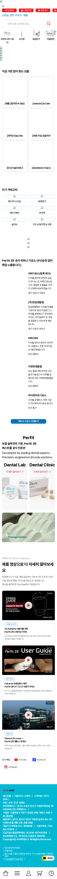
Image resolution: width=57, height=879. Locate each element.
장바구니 (44, 10)
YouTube (22, 760)
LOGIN (11, 10)
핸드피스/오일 (14, 201)
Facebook (41, 760)
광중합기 (42, 201)
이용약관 (8, 850)
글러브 (15, 224)
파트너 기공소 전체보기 (28, 421)
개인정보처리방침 (12, 848)
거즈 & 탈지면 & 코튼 (42, 224)
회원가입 (28, 10)
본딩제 (42, 212)
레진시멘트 (15, 212)
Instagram (12, 767)
